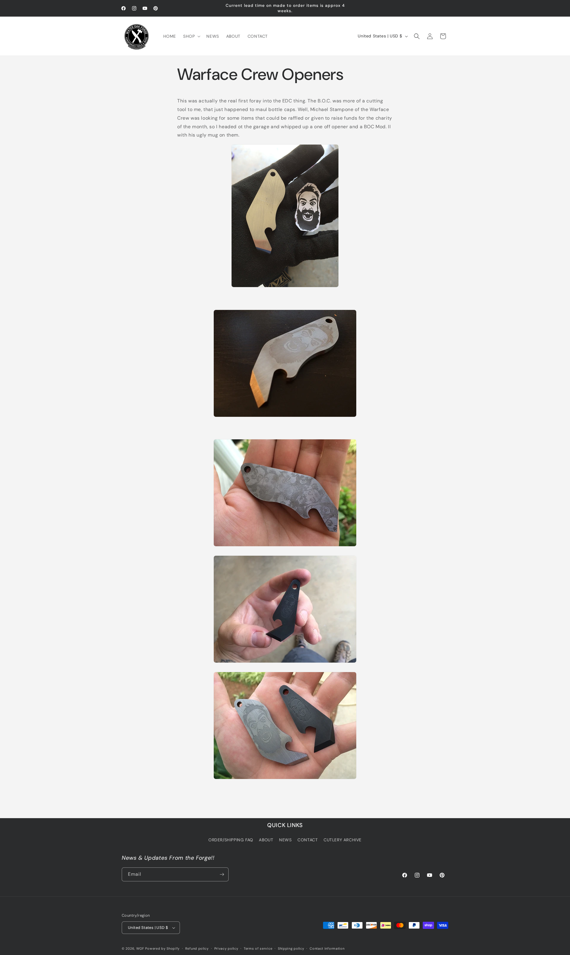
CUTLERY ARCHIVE (343, 840)
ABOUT (266, 840)
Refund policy (197, 948)
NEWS (285, 840)
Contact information (327, 948)
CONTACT (307, 840)
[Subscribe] (221, 874)
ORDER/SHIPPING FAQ (230, 840)
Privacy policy (226, 948)
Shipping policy (291, 948)
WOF (140, 948)
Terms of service (258, 948)
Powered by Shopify (162, 948)
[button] (191, 36)
